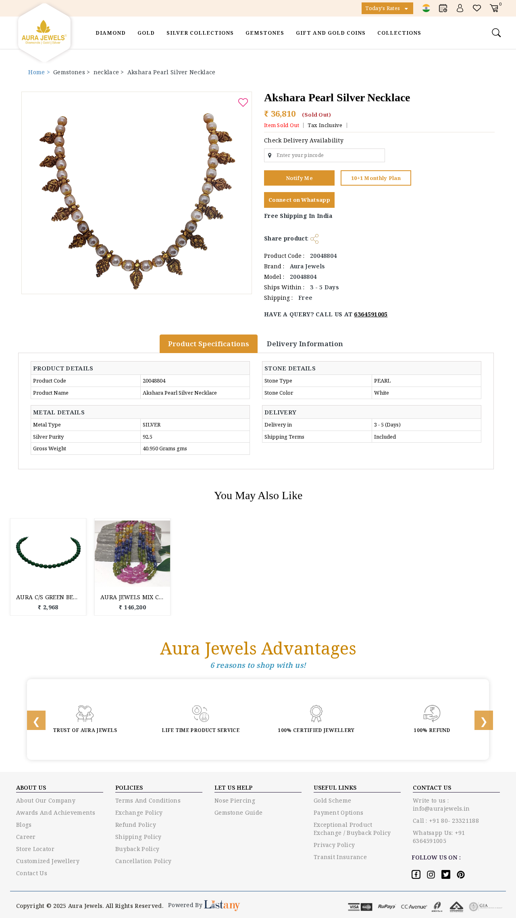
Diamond (111, 32)
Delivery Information (305, 343)
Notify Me (299, 178)
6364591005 (370, 314)
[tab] (67, 368)
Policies (129, 787)
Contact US (432, 787)
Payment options (339, 812)
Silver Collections (200, 32)
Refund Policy (135, 824)
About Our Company (45, 800)
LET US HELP (233, 787)
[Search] (497, 32)
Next (478, 719)
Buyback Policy (137, 849)
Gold (146, 32)
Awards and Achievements (55, 812)
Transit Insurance (340, 857)
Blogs (24, 824)
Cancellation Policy (143, 861)
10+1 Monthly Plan (376, 178)
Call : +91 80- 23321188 (446, 820)
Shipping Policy (138, 837)
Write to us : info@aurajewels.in (441, 804)
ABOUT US (31, 787)
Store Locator (35, 849)
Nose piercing (234, 800)
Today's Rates (383, 8)
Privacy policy (334, 845)
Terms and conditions (148, 800)
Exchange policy (139, 812)
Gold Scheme (332, 800)
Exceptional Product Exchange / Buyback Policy (352, 828)
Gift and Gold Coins (331, 32)
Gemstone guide (238, 812)
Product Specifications (209, 343)
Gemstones (265, 32)
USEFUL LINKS (335, 787)
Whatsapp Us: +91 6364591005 (439, 837)
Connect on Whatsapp (299, 199)
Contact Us (31, 873)
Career (26, 837)
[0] (494, 7)
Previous (31, 719)
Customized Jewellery (47, 861)
